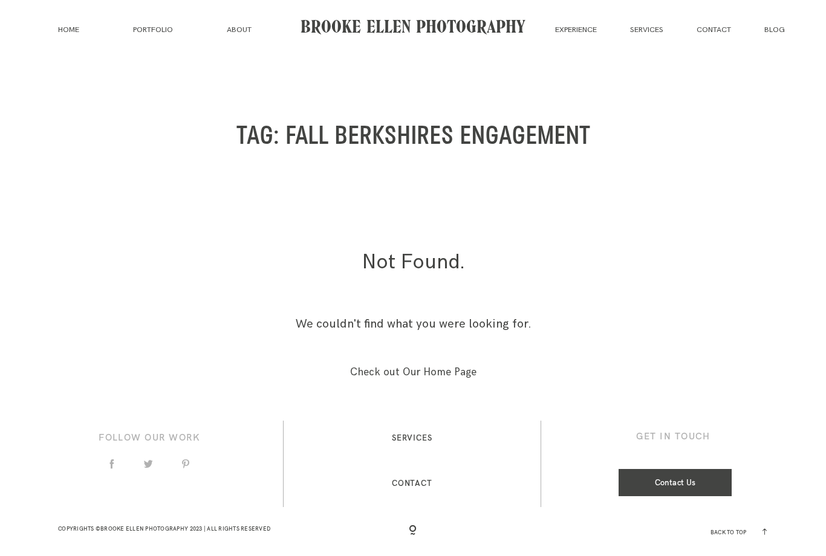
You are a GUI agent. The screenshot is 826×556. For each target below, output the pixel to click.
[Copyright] (413, 531)
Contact (714, 29)
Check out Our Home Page (413, 372)
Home (68, 29)
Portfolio (153, 29)
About (239, 29)
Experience (576, 29)
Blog (774, 29)
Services (646, 29)
